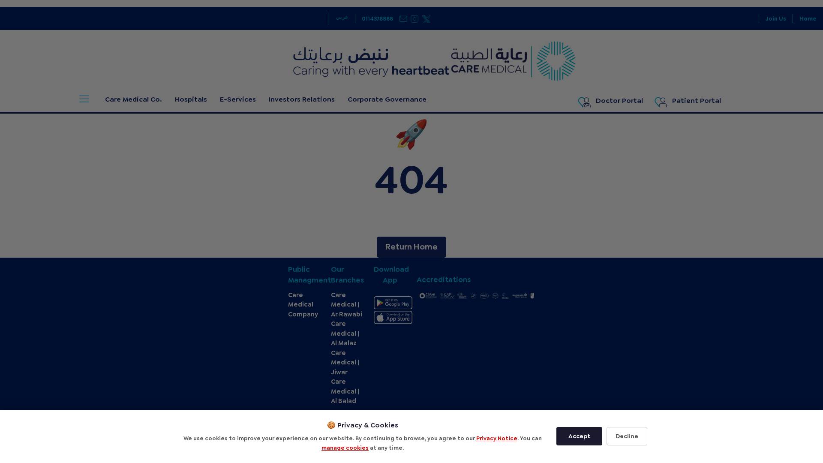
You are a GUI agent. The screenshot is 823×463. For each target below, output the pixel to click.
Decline (627, 436)
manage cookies (345, 447)
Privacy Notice (496, 438)
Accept (579, 436)
